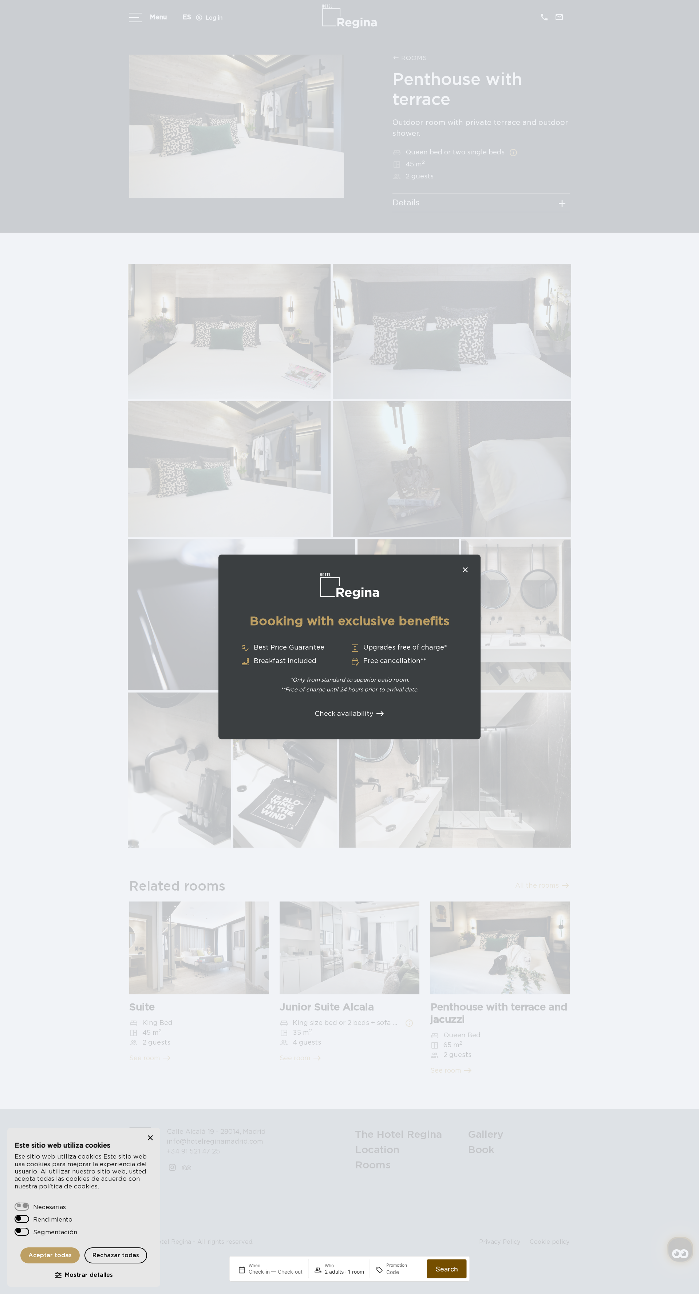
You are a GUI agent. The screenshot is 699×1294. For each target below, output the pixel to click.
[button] (150, 1137)
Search (447, 1269)
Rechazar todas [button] (115, 1255)
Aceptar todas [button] (50, 1255)
